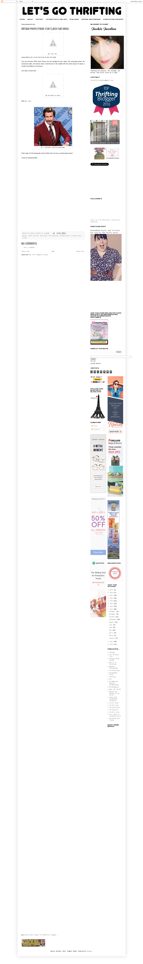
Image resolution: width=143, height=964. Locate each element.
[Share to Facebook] (63, 233)
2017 (112, 595)
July (111, 625)
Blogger (89, 951)
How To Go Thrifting (112, 663)
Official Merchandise (90, 19)
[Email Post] (53, 233)
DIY (110, 679)
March (111, 635)
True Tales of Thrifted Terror (115, 715)
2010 (112, 644)
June (111, 627)
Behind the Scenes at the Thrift (114, 693)
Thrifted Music (114, 670)
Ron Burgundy (53, 236)
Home (22, 19)
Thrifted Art (114, 710)
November (112, 614)
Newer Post (26, 251)
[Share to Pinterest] (65, 233)
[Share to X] (61, 233)
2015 (112, 601)
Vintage (112, 652)
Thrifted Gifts (114, 707)
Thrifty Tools (114, 712)
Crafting (112, 677)
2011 (112, 641)
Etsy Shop (74, 19)
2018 (112, 592)
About (30, 19)
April (111, 633)
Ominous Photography (113, 667)
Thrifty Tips (114, 705)
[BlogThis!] (59, 233)
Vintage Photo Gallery (56, 19)
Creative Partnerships (113, 19)
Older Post (80, 251)
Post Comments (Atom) (40, 255)
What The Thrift (115, 689)
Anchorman (43, 236)
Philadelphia (114, 687)
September (113, 619)
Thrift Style (114, 703)
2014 (112, 603)
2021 (112, 590)
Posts (95, 426)
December (112, 611)
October (112, 617)
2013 (112, 606)
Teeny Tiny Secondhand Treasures (113, 699)
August (112, 622)
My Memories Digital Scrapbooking (114, 683)
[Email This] (57, 233)
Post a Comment (29, 247)
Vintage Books (65, 236)
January (112, 638)
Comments (96, 429)
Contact (39, 19)
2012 (112, 609)
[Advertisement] (105, 296)
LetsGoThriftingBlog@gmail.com (101, 80)
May (110, 630)
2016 (112, 598)
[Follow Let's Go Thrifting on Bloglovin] (97, 418)
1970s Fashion (33, 236)
